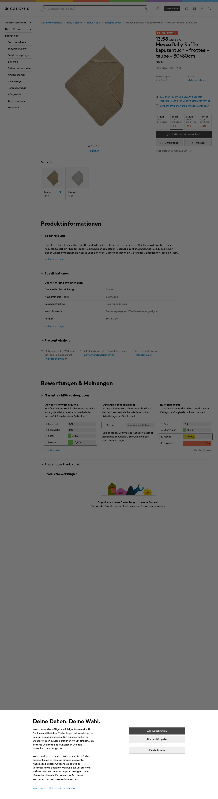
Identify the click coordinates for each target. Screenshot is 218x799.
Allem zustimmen (157, 731)
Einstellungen (157, 750)
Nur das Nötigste (157, 739)
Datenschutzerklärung (62, 788)
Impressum (39, 788)
